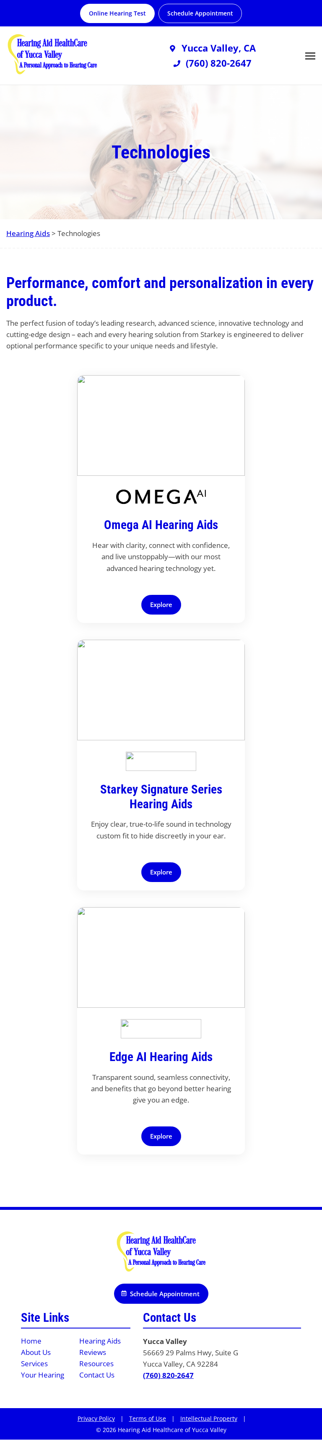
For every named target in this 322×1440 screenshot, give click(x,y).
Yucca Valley (165, 1341)
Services (34, 1363)
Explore (161, 604)
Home (31, 1341)
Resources (96, 1363)
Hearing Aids (28, 233)
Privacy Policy (96, 1418)
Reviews (92, 1352)
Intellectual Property (208, 1418)
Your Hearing (42, 1375)
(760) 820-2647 (168, 1375)
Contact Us (96, 1375)
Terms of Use (147, 1418)
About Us (36, 1352)
